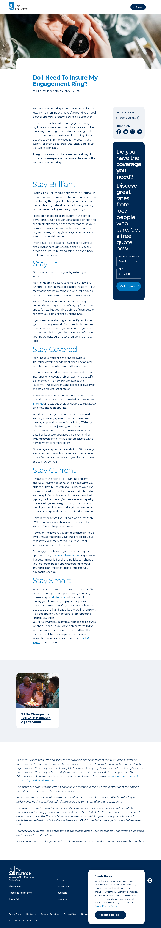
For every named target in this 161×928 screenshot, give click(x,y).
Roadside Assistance (20, 892)
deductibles (59, 597)
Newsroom (63, 899)
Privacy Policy (15, 914)
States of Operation (50, 914)
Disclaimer (31, 914)
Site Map (84, 914)
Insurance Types (128, 256)
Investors (62, 892)
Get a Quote (15, 880)
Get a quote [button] (128, 286)
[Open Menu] (150, 7)
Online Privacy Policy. (106, 906)
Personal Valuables (128, 118)
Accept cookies (109, 914)
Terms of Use (70, 914)
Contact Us (63, 886)
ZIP (120, 269)
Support (61, 880)
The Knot (38, 403)
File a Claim (15, 886)
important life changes (66, 555)
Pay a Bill (14, 899)
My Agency (138, 7)
